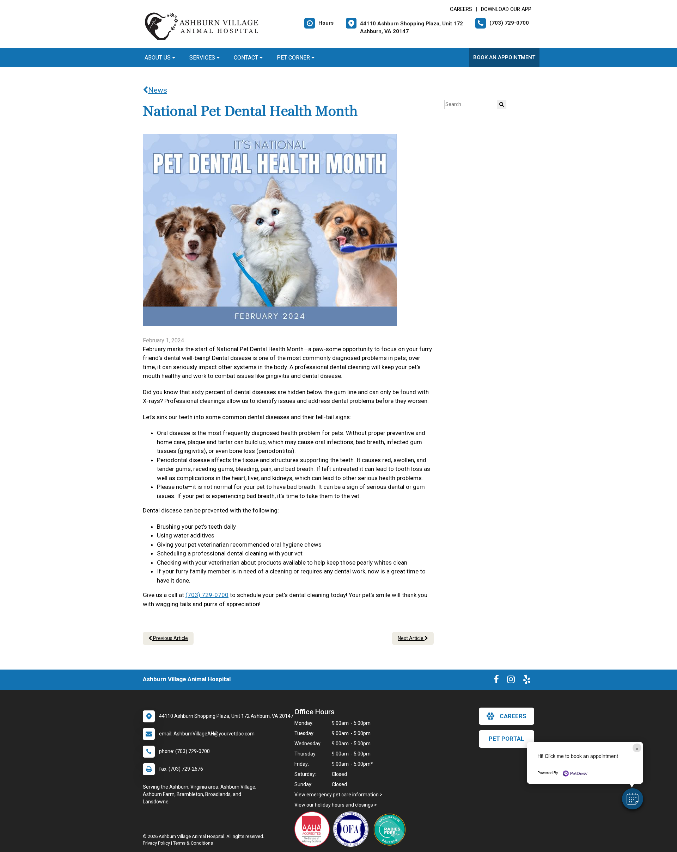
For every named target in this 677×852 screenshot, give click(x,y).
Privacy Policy (156, 843)
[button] (632, 798)
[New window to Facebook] (496, 681)
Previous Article (170, 638)
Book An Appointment (504, 57)
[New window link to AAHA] (313, 829)
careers (513, 716)
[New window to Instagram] (511, 681)
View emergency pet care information (336, 794)
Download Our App (506, 9)
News (157, 90)
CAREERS (461, 9)
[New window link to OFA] (352, 829)
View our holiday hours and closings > (335, 805)
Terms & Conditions (193, 843)
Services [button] (202, 57)
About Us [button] (158, 57)
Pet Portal (506, 738)
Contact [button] (247, 57)
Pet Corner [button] (294, 57)
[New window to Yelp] (526, 681)
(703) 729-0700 (206, 594)
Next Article (411, 638)
